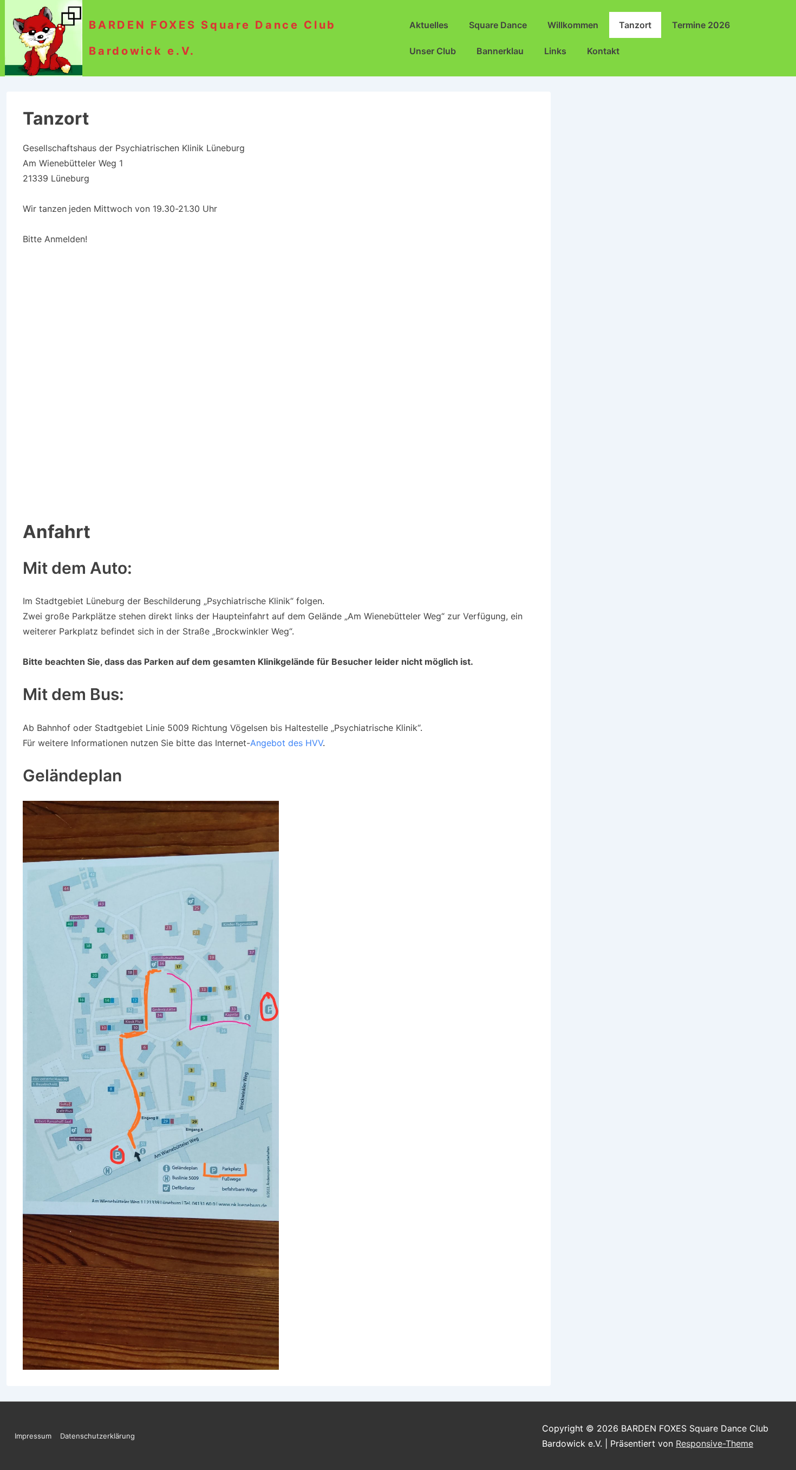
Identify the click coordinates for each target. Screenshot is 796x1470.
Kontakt (603, 51)
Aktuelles (428, 25)
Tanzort (635, 25)
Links (555, 51)
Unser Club (432, 51)
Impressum (33, 1436)
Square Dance (498, 25)
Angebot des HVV (286, 742)
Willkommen (572, 25)
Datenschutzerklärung (97, 1436)
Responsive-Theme (714, 1443)
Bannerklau (500, 51)
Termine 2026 (701, 25)
